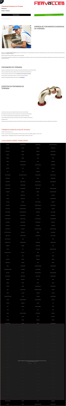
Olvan (38, 309)
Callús (38, 161)
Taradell (23, 286)
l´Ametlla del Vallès (53, 296)
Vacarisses (22, 262)
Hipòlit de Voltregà (7, 218)
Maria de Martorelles (38, 272)
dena (38, 400)
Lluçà (7, 309)
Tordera (23, 282)
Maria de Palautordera (53, 272)
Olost (53, 309)
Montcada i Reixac (7, 323)
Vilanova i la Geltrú (22, 181)
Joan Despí (7, 201)
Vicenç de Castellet (22, 205)
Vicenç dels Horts (38, 235)
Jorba (38, 316)
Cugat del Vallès (53, 232)
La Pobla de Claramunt (23, 208)
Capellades (37, 154)
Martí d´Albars (38, 225)
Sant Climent (7, 272)
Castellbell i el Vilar (7, 242)
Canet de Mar (7, 205)
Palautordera (23, 232)
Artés (7, 306)
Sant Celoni (22, 272)
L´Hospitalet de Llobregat (7, 296)
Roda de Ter (38, 171)
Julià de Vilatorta (53, 151)
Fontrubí (23, 316)
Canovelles (53, 201)
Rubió (23, 168)
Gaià (7, 316)
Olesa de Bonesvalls (7, 400)
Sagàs (53, 306)
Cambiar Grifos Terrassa (38, 404)
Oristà (23, 255)
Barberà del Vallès (53, 154)
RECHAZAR (30, 363)
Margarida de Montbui (8, 252)
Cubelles (8, 282)
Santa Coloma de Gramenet (53, 144)
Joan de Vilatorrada (22, 164)
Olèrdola (23, 400)
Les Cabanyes (23, 269)
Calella (8, 164)
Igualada (23, 323)
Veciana (53, 255)
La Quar (53, 269)
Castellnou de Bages (38, 306)
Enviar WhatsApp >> (48, 14)
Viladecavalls (7, 191)
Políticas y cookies (53, 404)
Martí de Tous (8, 225)
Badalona (38, 191)
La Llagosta (53, 208)
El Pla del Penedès (53, 323)
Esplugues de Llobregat (38, 289)
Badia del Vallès (53, 178)
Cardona (23, 404)
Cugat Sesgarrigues (53, 181)
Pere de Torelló (8, 208)
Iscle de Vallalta (53, 164)
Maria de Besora (38, 313)
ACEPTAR (35, 363)
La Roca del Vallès (38, 269)
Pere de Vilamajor (53, 205)
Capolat (23, 154)
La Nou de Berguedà (38, 208)
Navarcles (53, 168)
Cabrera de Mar (38, 188)
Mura (7, 171)
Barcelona (7, 144)
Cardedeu (7, 154)
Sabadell (38, 232)
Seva (53, 252)
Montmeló (53, 299)
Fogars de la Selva (53, 286)
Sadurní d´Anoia (8, 235)
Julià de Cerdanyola (53, 198)
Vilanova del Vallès (37, 181)
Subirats (53, 262)
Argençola (22, 306)
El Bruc (38, 279)
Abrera (38, 282)
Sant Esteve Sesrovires (7, 232)
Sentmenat (53, 313)
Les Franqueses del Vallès (7, 269)
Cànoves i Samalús (37, 201)
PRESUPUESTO (22, 77)
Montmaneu (53, 316)
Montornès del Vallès (38, 299)
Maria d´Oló (37, 151)
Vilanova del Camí (22, 188)
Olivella (8, 313)
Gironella (53, 289)
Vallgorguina (38, 259)
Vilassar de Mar (23, 198)
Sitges (38, 252)
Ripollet (53, 171)
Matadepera (7, 245)
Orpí (7, 255)
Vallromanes (7, 259)
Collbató (38, 323)
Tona (38, 198)
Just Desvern (23, 228)
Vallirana (23, 259)
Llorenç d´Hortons (7, 228)
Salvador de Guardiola (38, 205)
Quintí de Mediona (22, 215)
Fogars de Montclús (38, 286)
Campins (7, 161)
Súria (38, 262)
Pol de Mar (38, 215)
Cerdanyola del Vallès (23, 299)
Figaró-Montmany (22, 289)
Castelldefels (53, 400)
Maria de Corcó (8, 151)
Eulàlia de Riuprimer (23, 144)
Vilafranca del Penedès (53, 188)
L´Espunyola (38, 296)
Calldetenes (53, 161)
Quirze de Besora (7, 215)
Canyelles (23, 201)
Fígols (7, 289)
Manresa (38, 168)
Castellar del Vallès (22, 242)
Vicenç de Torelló (53, 235)
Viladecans (22, 191)
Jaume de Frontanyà (38, 164)
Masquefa (23, 245)
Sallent (23, 178)
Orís (22, 309)
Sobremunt (22, 252)
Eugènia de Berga (38, 144)
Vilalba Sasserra (38, 255)
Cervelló (8, 299)
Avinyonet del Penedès (53, 191)
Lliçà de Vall (7, 279)
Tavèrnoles (7, 286)
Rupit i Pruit (7, 168)
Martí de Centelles (22, 225)
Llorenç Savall (53, 225)
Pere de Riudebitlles (53, 218)
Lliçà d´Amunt (23, 279)
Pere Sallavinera (53, 215)
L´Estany (23, 296)
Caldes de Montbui (22, 218)
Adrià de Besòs (8, 178)
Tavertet (53, 282)
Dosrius (53, 279)
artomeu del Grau (7, 188)
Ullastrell (23, 151)
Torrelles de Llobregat (23, 313)
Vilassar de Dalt (8, 181)
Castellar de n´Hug (53, 242)
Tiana (53, 245)
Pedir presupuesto (16, 14)
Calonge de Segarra (22, 161)
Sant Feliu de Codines (53, 228)
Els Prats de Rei (38, 245)
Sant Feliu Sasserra (38, 218)
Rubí (22, 171)
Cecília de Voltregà (22, 235)
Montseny (7, 198)
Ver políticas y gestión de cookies (32, 361)
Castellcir (7, 404)
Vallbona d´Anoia (7, 262)
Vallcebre (53, 259)
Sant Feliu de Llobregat (38, 228)
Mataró (38, 178)
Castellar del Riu (38, 242)
